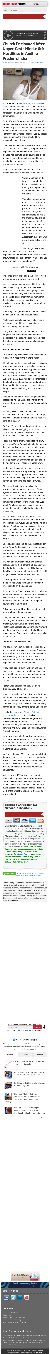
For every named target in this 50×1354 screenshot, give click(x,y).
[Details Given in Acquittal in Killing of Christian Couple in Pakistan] (8, 1075)
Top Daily (24, 1030)
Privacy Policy (37, 1352)
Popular (25, 1054)
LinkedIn (20, 1297)
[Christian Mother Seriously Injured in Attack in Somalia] (8, 1064)
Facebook (6, 1297)
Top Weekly (36, 1030)
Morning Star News (11, 62)
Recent (10, 1054)
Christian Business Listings (12, 1320)
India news (24, 875)
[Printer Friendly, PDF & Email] (9, 874)
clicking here (22, 854)
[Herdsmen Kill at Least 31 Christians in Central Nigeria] (8, 1086)
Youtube (26, 1297)
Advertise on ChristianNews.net (14, 1317)
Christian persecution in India (28, 873)
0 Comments (38, 62)
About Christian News (10, 1313)
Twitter (13, 1297)
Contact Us (7, 1315)
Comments (40, 1054)
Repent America (20, 1322)
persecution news (35, 875)
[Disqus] (25, 933)
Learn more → (30, 1049)
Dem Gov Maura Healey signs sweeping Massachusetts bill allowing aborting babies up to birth (29, 1110)
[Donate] (25, 16)
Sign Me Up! (12, 1030)
